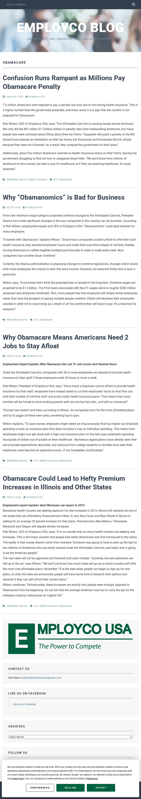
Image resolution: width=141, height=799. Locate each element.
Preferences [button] (91, 778)
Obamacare (65, 179)
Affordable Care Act (16, 179)
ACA (55, 179)
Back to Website (16, 4)
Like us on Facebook (27, 693)
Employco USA (36, 96)
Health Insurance (37, 179)
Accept (101, 787)
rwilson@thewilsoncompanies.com (41, 677)
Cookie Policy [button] (17, 778)
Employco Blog (70, 27)
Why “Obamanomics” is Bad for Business (64, 197)
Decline (70, 787)
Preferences (40, 787)
